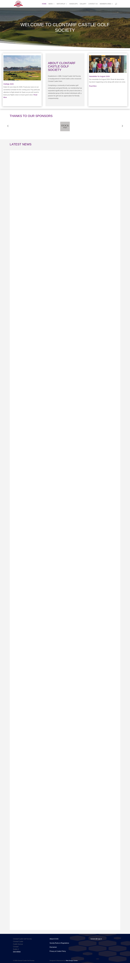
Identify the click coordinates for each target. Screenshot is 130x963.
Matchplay (61, 4)
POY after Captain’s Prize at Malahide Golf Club (39, 307)
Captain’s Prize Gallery (26, 221)
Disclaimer (53, 947)
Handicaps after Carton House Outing (34, 826)
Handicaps (73, 4)
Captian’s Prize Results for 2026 (31, 393)
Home (44, 4)
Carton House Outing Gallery (29, 738)
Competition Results (29, 395)
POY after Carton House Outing (31, 911)
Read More (93, 86)
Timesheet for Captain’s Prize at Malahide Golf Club (41, 564)
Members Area (105, 4)
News (50, 4)
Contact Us (93, 4)
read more (19, 229)
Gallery (83, 4)
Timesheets (26, 566)
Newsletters (26, 654)
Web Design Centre (72, 960)
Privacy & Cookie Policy (58, 951)
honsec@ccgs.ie (96, 939)
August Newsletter (24, 652)
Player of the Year (29, 310)
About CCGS (54, 939)
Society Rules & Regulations (59, 943)
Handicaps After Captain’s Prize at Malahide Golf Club (42, 478)
